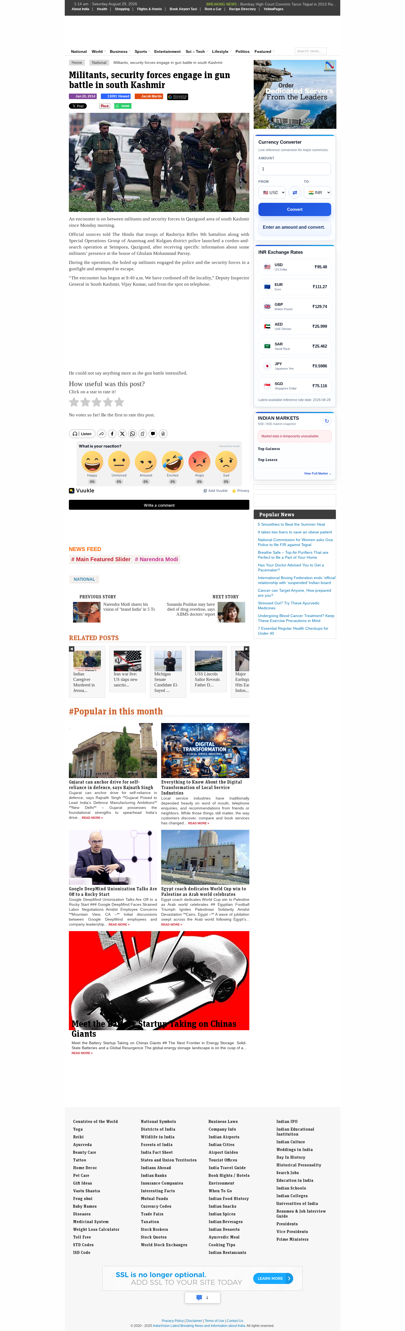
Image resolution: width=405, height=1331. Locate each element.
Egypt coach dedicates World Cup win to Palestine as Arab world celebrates (203, 891)
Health (102, 9)
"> (133, 107)
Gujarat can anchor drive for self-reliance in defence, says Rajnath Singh (111, 784)
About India (80, 9)
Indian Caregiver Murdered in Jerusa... (84, 682)
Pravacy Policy (173, 1321)
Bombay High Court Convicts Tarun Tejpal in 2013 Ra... (288, 4)
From (263, 182)
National (79, 51)
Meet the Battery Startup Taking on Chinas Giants (154, 1028)
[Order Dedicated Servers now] (295, 127)
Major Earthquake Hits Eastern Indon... (245, 682)
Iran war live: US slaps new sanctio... (126, 679)
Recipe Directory (242, 9)
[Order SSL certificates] (202, 1290)
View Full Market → (318, 473)
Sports (141, 51)
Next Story (225, 596)
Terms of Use (214, 1321)
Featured (263, 51)
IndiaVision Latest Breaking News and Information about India (199, 1326)
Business (119, 51)
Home (77, 62)
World (97, 51)
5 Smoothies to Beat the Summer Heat (291, 524)
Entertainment (167, 51)
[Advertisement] (240, 30)
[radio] (74, 403)
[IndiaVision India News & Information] (99, 31)
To (306, 182)
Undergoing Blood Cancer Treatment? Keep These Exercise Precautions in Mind (296, 618)
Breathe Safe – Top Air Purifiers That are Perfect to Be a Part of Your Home (293, 555)
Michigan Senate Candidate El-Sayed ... (166, 682)
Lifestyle (220, 51)
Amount (266, 158)
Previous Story (97, 596)
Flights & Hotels (149, 9)
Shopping (122, 9)
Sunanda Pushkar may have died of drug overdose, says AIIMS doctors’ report (191, 609)
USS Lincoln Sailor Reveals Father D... (207, 679)
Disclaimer (194, 1321)
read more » (92, 817)
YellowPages (274, 9)
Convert (295, 209)
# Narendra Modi (156, 559)
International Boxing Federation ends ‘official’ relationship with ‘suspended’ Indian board (297, 580)
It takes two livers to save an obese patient (295, 532)
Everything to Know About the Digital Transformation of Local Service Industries (201, 787)
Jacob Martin (151, 96)
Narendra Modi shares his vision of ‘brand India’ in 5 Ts (129, 606)
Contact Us (235, 1321)
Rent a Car (213, 9)
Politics (243, 51)
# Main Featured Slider (101, 559)
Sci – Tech (195, 51)
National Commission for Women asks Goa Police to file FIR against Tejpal (295, 542)
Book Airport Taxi (183, 9)
